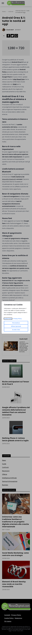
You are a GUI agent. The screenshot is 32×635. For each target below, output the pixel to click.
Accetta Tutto (16, 329)
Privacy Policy (17, 318)
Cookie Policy (8, 318)
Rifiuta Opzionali (16, 326)
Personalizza (16, 323)
